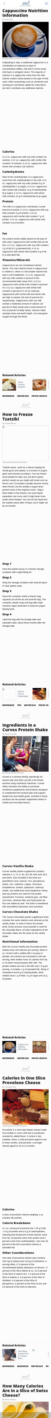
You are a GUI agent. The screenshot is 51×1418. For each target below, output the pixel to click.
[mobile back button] (4, 3)
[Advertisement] (25, 122)
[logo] (25, 3)
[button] (4, 3)
